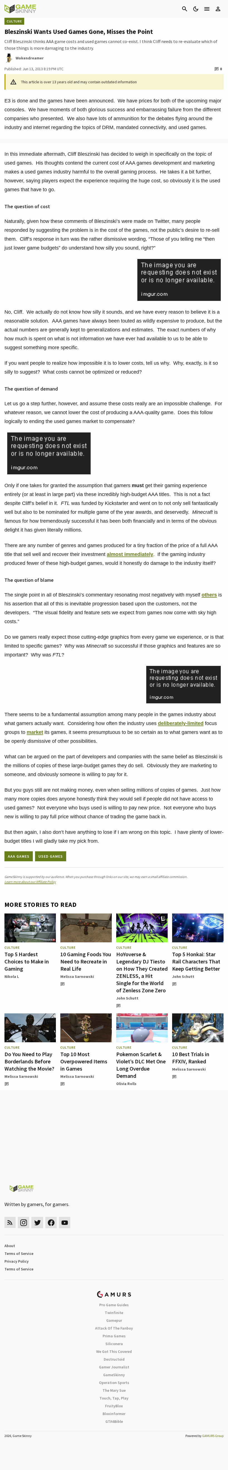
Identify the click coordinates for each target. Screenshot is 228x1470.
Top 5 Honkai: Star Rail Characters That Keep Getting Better (196, 961)
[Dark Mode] (195, 8)
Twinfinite (114, 1312)
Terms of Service (18, 1253)
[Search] (184, 8)
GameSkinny (114, 1374)
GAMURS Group (213, 1436)
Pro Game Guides (114, 1304)
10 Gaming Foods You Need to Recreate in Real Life (85, 961)
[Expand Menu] (206, 8)
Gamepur (114, 1320)
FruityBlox (114, 1405)
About (9, 1245)
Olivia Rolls (126, 1083)
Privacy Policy (16, 1261)
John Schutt (127, 998)
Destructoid (114, 1359)
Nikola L (11, 976)
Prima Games (114, 1335)
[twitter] (37, 1222)
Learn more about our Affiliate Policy (30, 882)
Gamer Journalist (114, 1367)
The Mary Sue (114, 1390)
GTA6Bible (114, 1421)
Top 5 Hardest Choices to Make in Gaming (26, 961)
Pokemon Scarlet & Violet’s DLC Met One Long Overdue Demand (141, 1065)
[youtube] (65, 1222)
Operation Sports (114, 1382)
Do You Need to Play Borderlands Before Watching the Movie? (29, 1061)
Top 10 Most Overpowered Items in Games (83, 1061)
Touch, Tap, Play (114, 1398)
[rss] (10, 1222)
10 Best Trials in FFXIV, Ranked (190, 1058)
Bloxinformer (114, 1413)
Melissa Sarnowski (77, 976)
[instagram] (23, 1222)
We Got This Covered (114, 1351)
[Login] (218, 8)
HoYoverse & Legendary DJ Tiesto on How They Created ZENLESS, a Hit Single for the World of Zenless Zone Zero (142, 972)
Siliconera (114, 1343)
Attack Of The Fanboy (114, 1328)
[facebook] (51, 1222)
